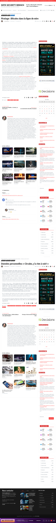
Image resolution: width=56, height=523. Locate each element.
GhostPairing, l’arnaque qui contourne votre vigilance (6, 363)
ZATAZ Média (37, 516)
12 (44, 108)
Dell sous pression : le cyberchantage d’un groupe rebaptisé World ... (6, 182)
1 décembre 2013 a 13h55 (5, 193)
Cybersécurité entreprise (7, 10)
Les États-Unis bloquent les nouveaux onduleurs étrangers (31, 507)
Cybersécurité (33, 4)
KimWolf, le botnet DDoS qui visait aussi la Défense (7, 156)
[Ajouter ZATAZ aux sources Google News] (54, 520)
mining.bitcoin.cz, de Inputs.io (8, 56)
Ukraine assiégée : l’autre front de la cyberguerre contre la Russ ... (31, 181)
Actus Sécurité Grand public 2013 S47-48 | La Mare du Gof (12, 195)
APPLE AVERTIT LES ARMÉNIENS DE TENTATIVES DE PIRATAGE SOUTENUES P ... (31, 362)
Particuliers (6, 258)
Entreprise (39, 4)
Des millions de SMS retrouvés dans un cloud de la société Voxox (7, 391)
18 (42, 339)
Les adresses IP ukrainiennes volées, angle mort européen (19, 156)
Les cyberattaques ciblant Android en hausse (18, 387)
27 (46, 113)
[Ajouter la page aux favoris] (49, 520)
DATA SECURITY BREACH (12, 5)
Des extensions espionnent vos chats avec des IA (18, 363)
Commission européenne (11, 305)
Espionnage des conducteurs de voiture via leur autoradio (31, 388)
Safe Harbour (34, 305)
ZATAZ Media (7, 494)
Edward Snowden (18, 305)
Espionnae (3, 260)
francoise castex (28, 305)
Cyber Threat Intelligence (32, 6)
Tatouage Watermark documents (33, 10)
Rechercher (42, 188)
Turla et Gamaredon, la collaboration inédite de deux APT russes (7, 169)
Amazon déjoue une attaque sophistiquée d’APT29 (30, 169)
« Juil (46, 118)
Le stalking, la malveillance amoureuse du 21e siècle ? (18, 375)
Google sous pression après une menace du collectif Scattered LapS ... (18, 169)
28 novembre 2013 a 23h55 (10, 200)
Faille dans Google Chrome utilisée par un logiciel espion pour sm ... (7, 375)
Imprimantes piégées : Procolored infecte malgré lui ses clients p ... (19, 181)
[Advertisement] (28, 31)
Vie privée (10, 258)
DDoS (9, 15)
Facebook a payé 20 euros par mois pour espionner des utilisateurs (31, 375)
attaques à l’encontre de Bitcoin (24, 76)
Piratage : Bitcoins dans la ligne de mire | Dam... (10, 219)
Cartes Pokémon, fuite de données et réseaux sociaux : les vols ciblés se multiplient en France (46, 155)
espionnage (23, 305)
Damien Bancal (7, 21)
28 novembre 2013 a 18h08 (6, 217)
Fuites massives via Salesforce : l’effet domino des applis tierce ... (31, 156)
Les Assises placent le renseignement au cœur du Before (32, 494)
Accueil (28, 4)
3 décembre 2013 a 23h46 (12, 210)
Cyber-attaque (4, 15)
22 (51, 339)
